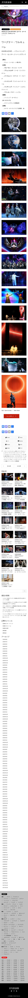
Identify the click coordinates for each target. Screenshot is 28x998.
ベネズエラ (5, 950)
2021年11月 (5, 772)
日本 (14, 939)
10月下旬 (22, 976)
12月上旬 (8, 980)
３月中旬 (15, 963)
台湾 (24, 939)
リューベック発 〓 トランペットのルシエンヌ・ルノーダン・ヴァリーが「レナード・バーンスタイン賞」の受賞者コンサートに (14, 615)
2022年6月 (5, 756)
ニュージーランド (7, 944)
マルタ (5, 917)
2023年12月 (5, 714)
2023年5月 (5, 730)
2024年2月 (5, 709)
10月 (3, 976)
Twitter (11, 991)
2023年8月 (5, 723)
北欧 (3, 896)
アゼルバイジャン (15, 931)
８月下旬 (22, 973)
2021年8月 (5, 780)
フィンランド (6, 900)
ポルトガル (12, 909)
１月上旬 (8, 960)
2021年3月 (5, 791)
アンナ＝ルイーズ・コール (11, 457)
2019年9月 (5, 833)
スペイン (5, 909)
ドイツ (21, 906)
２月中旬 (15, 962)
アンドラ (8, 904)
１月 (3, 960)
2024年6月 (5, 700)
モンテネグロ (20, 924)
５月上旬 (8, 967)
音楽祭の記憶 (5, 628)
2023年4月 (5, 733)
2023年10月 (5, 719)
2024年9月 (5, 693)
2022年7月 (5, 754)
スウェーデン (15, 900)
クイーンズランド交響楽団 (13, 461)
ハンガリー (12, 918)
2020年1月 (5, 824)
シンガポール (11, 941)
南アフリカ (21, 937)
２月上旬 (8, 962)
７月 (3, 971)
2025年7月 (5, 669)
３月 (3, 963)
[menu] (25, 2)
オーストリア (6, 907)
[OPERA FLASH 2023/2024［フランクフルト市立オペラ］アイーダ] (20, 466)
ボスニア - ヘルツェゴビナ (9, 924)
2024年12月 (5, 686)
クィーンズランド (13, 454)
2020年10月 (5, 803)
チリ (11, 952)
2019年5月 (5, 843)
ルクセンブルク (13, 906)
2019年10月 (5, 831)
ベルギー (21, 904)
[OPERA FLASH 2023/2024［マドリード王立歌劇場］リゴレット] (8, 466)
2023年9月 (5, 721)
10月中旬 (15, 976)
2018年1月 (5, 880)
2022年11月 (5, 744)
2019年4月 (5, 845)
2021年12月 (5, 770)
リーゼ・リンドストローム (9, 451)
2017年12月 (5, 883)
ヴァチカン (9, 911)
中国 (19, 939)
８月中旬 (15, 973)
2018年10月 (5, 859)
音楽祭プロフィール (7, 626)
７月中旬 (15, 971)
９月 (3, 975)
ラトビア (13, 902)
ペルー (16, 952)
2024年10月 (5, 691)
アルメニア (6, 931)
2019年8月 (5, 836)
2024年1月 (5, 712)
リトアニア (20, 902)
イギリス (8, 896)
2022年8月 (5, 751)
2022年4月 (5, 761)
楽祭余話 (4, 633)
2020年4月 (5, 817)
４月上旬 (8, 965)
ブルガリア (22, 920)
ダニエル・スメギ (14, 456)
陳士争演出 (7, 456)
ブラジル (5, 952)
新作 (16, 451)
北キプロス (12, 915)
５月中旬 (15, 967)
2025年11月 (5, 660)
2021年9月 (5, 777)
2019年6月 (5, 840)
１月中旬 (15, 960)
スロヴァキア (6, 920)
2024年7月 (5, 698)
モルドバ (21, 926)
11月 (3, 978)
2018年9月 (5, 861)
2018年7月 (5, 866)
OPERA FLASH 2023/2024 (15, 29)
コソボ (11, 922)
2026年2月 (5, 653)
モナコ (19, 907)
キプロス (20, 915)
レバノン (13, 933)
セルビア (5, 922)
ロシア (12, 928)
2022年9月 (5, 749)
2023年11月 (5, 716)
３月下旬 (22, 963)
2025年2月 (5, 681)
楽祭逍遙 (4, 630)
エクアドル (12, 950)
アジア (3, 939)
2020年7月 (5, 810)
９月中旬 (15, 975)
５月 (3, 967)
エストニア (6, 902)
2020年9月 (5, 805)
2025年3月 (5, 679)
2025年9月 (5, 665)
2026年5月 (5, 646)
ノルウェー (21, 898)
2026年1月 (5, 655)
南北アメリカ (5, 946)
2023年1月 (5, 740)
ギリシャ (5, 915)
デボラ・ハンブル (13, 459)
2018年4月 (5, 873)
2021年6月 (5, 784)
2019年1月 (5, 852)
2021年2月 (5, 794)
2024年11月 (5, 688)
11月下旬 (22, 978)
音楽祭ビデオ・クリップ (8, 623)
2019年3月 (5, 847)
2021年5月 (5, 787)
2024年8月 (5, 695)
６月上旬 (8, 969)
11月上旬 (8, 978)
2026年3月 (5, 651)
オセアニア (4, 943)
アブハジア (20, 930)
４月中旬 (15, 965)
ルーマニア (14, 920)
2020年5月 (5, 815)
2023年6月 (5, 728)
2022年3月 (5, 763)
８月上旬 (8, 973)
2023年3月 (5, 735)
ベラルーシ (6, 928)
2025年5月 (5, 674)
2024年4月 (5, 705)
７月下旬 (22, 971)
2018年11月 (5, 857)
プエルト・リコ (13, 948)
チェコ (19, 918)
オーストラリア (6, 29)
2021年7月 (5, 782)
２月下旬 (22, 962)
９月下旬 (22, 975)
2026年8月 (5, 639)
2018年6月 (5, 868)
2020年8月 (5, 808)
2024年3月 (5, 707)
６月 (3, 969)
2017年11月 (5, 885)
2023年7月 (5, 726)
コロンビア (19, 950)
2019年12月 (5, 826)
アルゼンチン (6, 954)
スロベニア (6, 913)
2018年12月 (5, 854)
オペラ (19, 451)
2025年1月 (5, 684)
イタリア (16, 911)
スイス (13, 907)
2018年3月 (5, 876)
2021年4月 (5, 789)
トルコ (23, 931)
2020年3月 (5, 819)
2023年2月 (5, 737)
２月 (3, 962)
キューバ (22, 948)
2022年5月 (5, 758)
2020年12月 (5, 798)
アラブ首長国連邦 (7, 935)
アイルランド (16, 896)
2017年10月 (5, 887)
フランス (14, 904)
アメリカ (18, 946)
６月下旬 (22, 969)
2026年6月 (5, 644)
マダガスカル (6, 937)
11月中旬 (15, 978)
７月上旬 (8, 971)
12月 (3, 980)
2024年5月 (5, 702)
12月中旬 (15, 980)
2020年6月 (5, 812)
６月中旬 (15, 969)
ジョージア (13, 930)
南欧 (3, 911)
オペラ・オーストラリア (10, 452)
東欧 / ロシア (5, 918)
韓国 (4, 941)
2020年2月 (5, 822)
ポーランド (6, 926)
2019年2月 (5, 850)
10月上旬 (8, 976)
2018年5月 (5, 871)
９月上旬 (8, 975)
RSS (16, 991)
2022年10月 (5, 747)
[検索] (22, 2)
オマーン (16, 935)
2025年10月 (5, 662)
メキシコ (5, 948)
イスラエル (6, 933)
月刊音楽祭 (14, 988)
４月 (3, 965)
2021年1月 (5, 796)
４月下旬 (22, 965)
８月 (3, 973)
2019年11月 (5, 829)
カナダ (11, 946)
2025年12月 (5, 658)
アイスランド (13, 898)
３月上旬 (8, 963)
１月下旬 (22, 960)
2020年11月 (5, 801)
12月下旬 (22, 980)
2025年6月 (5, 672)
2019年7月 (5, 838)
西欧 (3, 904)
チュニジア (13, 937)
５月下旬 (22, 967)
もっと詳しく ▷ (11, 416)
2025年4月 (5, 676)
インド (8, 939)
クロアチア (13, 913)
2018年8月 (5, 864)
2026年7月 (5, 641)
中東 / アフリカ (5, 930)
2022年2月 (5, 765)
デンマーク (6, 898)
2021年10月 (5, 775)
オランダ (5, 906)
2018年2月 (5, 878)
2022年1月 (5, 768)
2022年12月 (5, 742)
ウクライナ (13, 926)
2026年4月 (5, 648)
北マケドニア (22, 913)
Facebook (14, 991)
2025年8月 (5, 667)
